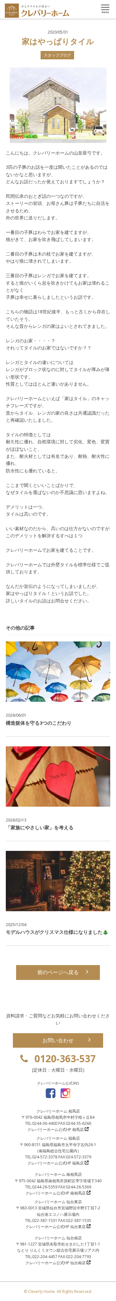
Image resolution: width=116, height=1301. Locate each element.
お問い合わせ (58, 1040)
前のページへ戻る (58, 972)
